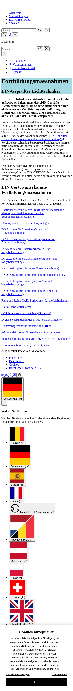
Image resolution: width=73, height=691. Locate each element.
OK (36, 682)
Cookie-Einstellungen (18, 674)
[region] (36, 658)
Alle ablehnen (59, 674)
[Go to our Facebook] (11, 375)
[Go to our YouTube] (7, 375)
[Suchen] (40, 30)
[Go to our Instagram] (14, 375)
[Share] (19, 375)
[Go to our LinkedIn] (3, 375)
